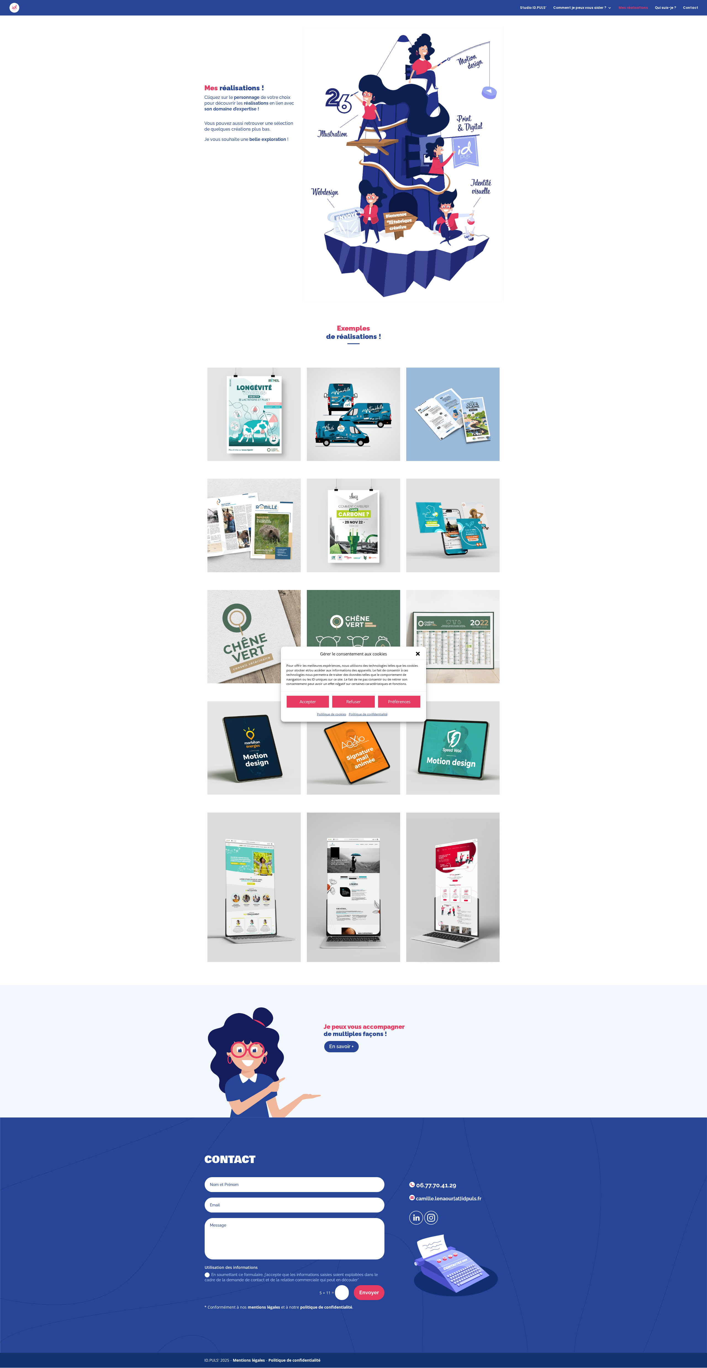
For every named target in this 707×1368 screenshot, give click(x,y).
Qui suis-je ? (665, 8)
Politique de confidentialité (368, 714)
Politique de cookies (331, 714)
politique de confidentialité (326, 1307)
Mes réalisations (633, 8)
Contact (690, 8)
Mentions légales (249, 1360)
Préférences (399, 701)
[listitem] (358, 119)
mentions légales (264, 1307)
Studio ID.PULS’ (533, 8)
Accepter (308, 701)
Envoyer (369, 1292)
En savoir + (341, 1046)
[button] (418, 654)
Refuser (353, 701)
